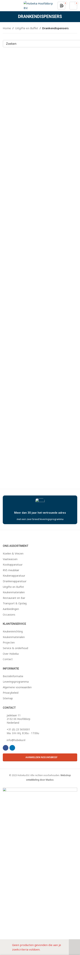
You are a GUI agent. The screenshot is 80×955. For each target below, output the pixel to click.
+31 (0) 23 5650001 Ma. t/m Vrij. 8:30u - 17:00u (23, 731)
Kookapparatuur (13, 564)
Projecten (9, 642)
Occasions (9, 614)
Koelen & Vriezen (13, 553)
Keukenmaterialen (14, 592)
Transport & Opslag (15, 603)
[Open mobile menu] (4, 5)
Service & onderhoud (15, 648)
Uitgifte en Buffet (26, 28)
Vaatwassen (10, 559)
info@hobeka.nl (16, 740)
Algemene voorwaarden (17, 687)
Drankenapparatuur (14, 581)
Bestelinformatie (13, 676)
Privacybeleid (10, 692)
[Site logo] (38, 5)
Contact (8, 659)
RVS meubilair (11, 570)
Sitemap (8, 698)
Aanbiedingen (11, 609)
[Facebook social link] (5, 748)
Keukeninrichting (13, 631)
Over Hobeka (11, 653)
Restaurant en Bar (14, 598)
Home (7, 28)
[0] (62, 5)
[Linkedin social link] (12, 748)
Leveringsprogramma (16, 681)
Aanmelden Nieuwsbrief (41, 757)
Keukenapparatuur (14, 575)
